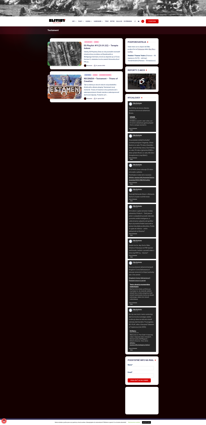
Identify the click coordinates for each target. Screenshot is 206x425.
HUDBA (96, 42)
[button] (152, 21)
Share (131, 129)
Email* (130, 372)
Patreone (140, 49)
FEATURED (88, 75)
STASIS (132, 117)
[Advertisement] (142, 400)
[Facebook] (135, 21)
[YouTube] (139, 21)
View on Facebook (133, 128)
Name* (130, 365)
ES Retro (133, 331)
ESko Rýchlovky (137, 103)
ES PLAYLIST (88, 42)
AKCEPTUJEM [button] (146, 422)
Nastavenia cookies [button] (134, 422)
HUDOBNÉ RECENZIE (105, 75)
